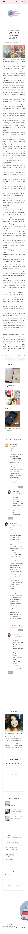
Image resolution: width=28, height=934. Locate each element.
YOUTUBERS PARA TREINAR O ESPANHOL (12, 429)
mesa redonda (15, 842)
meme (17, 849)
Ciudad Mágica (11, 217)
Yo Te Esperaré (9, 228)
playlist (12, 840)
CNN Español (6, 132)
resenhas (8, 835)
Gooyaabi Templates (8, 927)
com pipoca (13, 835)
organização (8, 852)
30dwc (7, 847)
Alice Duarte (14, 523)
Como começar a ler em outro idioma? (11, 407)
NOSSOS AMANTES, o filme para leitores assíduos (16, 803)
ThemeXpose (5, 926)
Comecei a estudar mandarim (9, 385)
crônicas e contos (17, 837)
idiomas (13, 27)
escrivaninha (8, 837)
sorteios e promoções (16, 844)
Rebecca (7, 42)
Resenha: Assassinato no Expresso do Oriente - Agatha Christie (16, 811)
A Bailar (11, 245)
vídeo (17, 840)
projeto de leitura (10, 854)
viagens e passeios (9, 859)
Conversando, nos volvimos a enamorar (12, 160)
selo (19, 856)
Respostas (11, 488)
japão (13, 849)
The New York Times (8, 144)
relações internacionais (11, 856)
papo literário (16, 852)
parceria (7, 844)
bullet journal (13, 847)
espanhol (8, 849)
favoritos (8, 842)
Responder (20, 486)
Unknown (13, 444)
